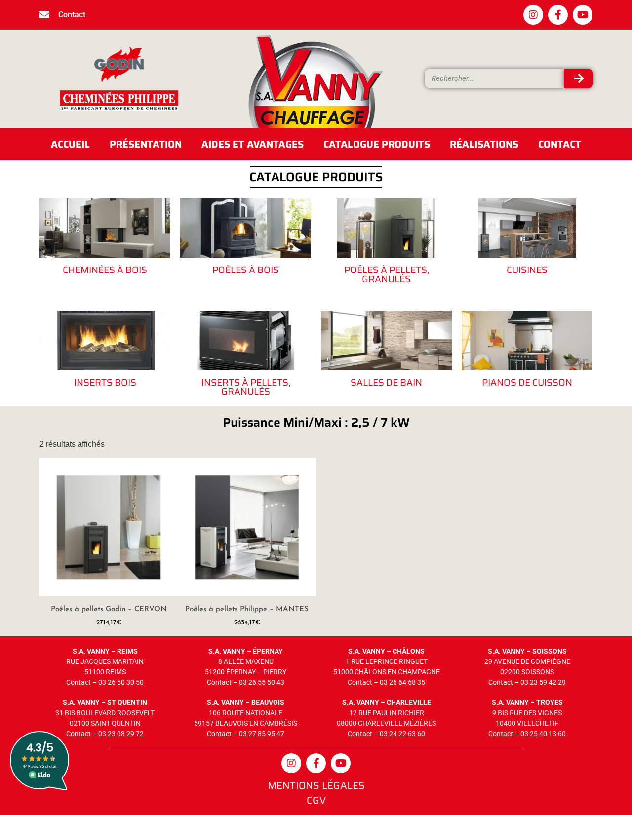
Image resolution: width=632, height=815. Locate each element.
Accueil (70, 144)
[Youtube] (582, 15)
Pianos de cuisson (527, 382)
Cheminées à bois (105, 269)
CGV (316, 800)
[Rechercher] (578, 78)
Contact (559, 144)
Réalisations (484, 144)
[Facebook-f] (558, 15)
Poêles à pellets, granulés (386, 274)
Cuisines (527, 269)
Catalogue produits (376, 144)
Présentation (146, 144)
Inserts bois (105, 382)
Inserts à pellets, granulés (245, 387)
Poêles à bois (245, 269)
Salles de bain (386, 382)
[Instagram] (533, 15)
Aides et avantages (252, 144)
